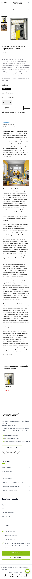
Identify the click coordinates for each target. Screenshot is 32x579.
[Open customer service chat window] (27, 571)
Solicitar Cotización (7, 108)
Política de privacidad (15, 573)
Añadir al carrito (18, 108)
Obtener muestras (17, 557)
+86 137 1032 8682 (10, 539)
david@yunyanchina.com (12, 535)
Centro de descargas (13, 447)
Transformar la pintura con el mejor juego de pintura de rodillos (9, 387)
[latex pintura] (16, 172)
